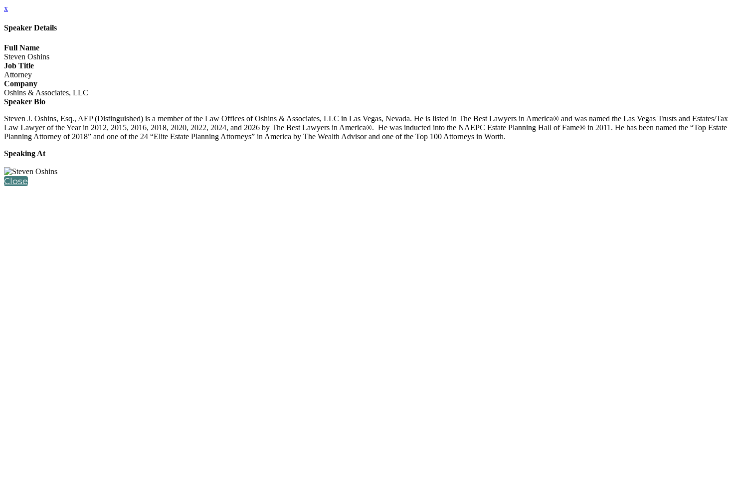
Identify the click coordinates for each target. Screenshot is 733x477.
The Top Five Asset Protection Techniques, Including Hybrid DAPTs (113, 162)
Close (16, 181)
